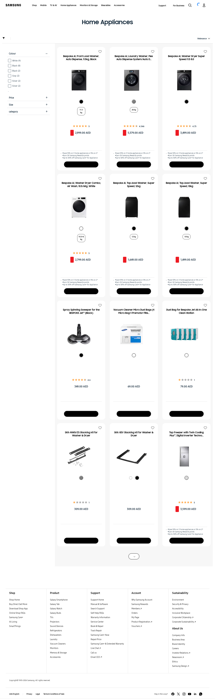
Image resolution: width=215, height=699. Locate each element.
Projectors (54, 622)
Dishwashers (55, 635)
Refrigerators (56, 630)
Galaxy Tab (55, 604)
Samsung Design (180, 666)
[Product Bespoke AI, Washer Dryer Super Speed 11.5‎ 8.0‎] (185, 80)
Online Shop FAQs (17, 613)
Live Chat (95, 648)
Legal (38, 694)
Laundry (53, 639)
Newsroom (177, 657)
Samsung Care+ (16, 617)
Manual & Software (99, 604)
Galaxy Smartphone (59, 600)
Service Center (97, 622)
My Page (135, 617)
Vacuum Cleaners (58, 644)
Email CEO (95, 657)
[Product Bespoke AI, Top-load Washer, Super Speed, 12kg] (132, 207)
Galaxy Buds (55, 613)
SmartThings (15, 626)
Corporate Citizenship (182, 617)
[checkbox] (28, 60)
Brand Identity (178, 644)
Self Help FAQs (97, 613)
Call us (94, 653)
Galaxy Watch (56, 608)
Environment (178, 600)
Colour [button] (28, 53)
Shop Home (14, 600)
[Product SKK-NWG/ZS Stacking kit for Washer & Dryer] (80, 456)
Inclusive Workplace (181, 613)
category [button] (28, 111)
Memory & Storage (58, 653)
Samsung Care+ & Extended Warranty (107, 644)
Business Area (178, 639)
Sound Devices (56, 626)
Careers (175, 648)
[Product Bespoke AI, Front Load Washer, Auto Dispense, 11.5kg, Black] (80, 80)
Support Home (97, 600)
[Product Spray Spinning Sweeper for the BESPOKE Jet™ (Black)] (80, 334)
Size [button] (28, 104)
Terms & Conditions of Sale (53, 694)
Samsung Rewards (139, 604)
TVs (51, 617)
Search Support (98, 608)
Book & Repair (97, 626)
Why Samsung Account (141, 600)
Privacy (29, 694)
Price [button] (28, 97)
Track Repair (96, 630)
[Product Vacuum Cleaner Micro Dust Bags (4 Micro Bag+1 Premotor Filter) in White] (132, 334)
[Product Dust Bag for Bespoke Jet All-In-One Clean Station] (185, 334)
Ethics (175, 661)
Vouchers (135, 626)
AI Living (13, 622)
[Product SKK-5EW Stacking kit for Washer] (132, 456)
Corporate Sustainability (183, 622)
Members (135, 608)
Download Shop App (18, 608)
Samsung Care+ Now (100, 635)
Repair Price (96, 639)
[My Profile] (204, 6)
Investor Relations (180, 653)
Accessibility (178, 608)
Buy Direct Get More (18, 604)
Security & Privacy (180, 604)
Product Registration (141, 622)
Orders (134, 613)
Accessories (55, 657)
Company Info (178, 635)
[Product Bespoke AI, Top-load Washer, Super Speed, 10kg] (185, 207)
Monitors (54, 648)
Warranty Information (100, 617)
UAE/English (14, 694)
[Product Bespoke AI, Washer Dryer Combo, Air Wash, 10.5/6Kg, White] (80, 207)
